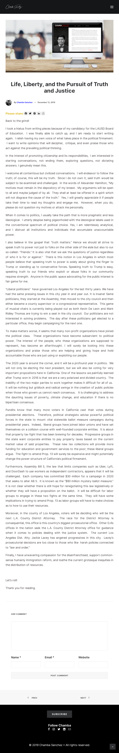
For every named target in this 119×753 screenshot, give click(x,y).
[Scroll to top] (113, 746)
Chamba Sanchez (25, 102)
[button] (112, 7)
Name (16, 657)
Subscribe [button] (59, 714)
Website (84, 657)
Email (49, 657)
